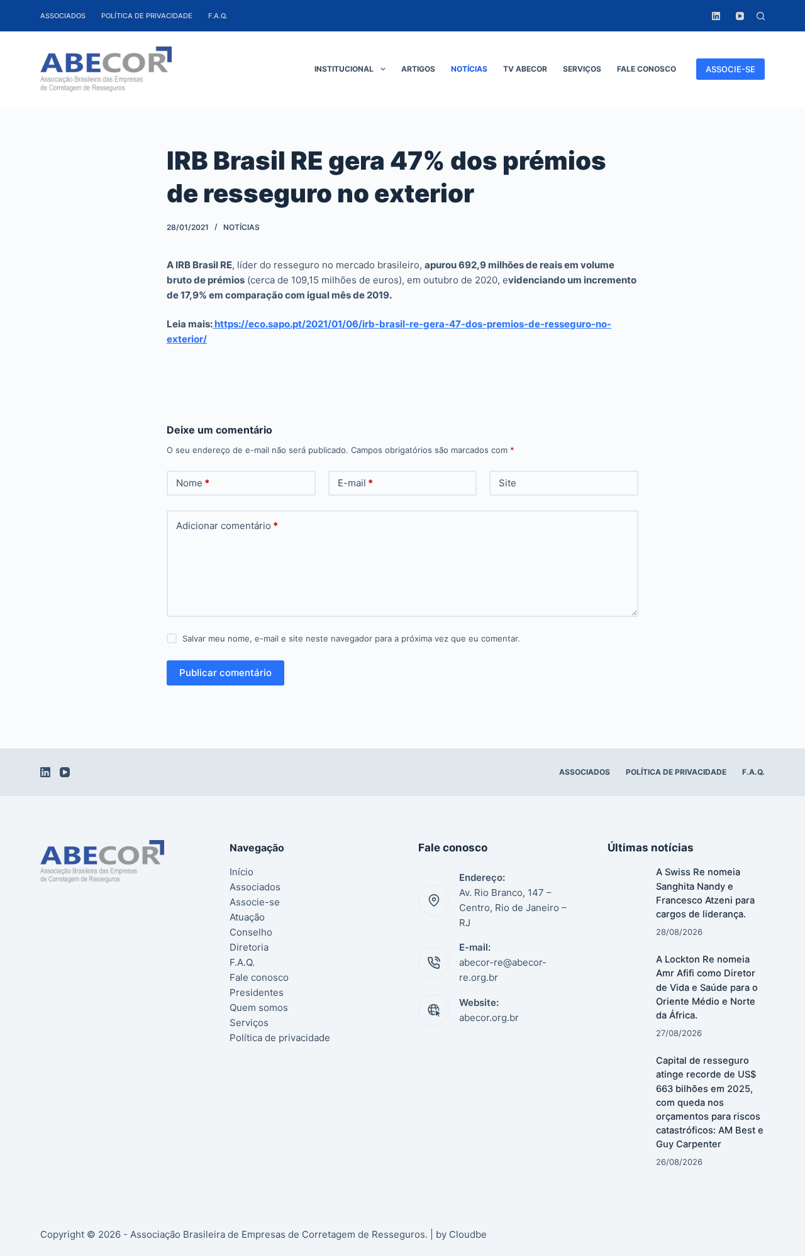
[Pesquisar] (761, 16)
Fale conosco (646, 69)
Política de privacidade (146, 15)
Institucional (344, 69)
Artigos (418, 69)
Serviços (582, 69)
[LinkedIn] (716, 16)
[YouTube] (740, 16)
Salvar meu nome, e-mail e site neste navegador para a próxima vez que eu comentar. (351, 638)
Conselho (251, 932)
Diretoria (249, 947)
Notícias (469, 69)
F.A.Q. (218, 15)
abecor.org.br (489, 1018)
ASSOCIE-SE (730, 69)
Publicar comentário (225, 673)
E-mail (355, 483)
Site (507, 483)
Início (241, 872)
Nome (192, 483)
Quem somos (259, 1007)
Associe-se (255, 902)
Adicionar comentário (227, 526)
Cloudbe (468, 1234)
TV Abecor (525, 69)
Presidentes (257, 992)
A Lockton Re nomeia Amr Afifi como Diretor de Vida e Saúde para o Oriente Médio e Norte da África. (707, 987)
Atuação (247, 917)
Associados (63, 15)
